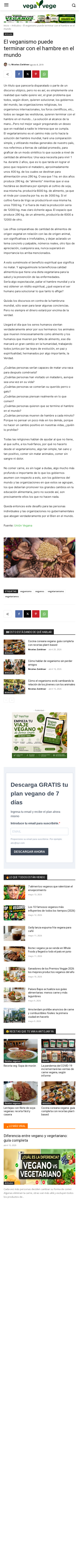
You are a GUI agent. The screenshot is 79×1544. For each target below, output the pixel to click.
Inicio (6, 25)
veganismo (26, 591)
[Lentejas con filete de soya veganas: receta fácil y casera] (21, 1093)
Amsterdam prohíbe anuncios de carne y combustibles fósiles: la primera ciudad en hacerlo (51, 1013)
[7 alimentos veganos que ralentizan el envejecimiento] (14, 892)
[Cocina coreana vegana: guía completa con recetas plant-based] (14, 647)
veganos (39, 591)
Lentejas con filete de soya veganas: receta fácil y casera (19, 1111)
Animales (9, 692)
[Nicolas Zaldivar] (6, 64)
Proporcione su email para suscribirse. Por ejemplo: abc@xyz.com (36, 841)
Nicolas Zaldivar (20, 64)
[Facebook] (19, 74)
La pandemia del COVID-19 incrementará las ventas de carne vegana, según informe (57, 1070)
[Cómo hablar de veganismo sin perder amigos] (14, 666)
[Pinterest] (36, 74)
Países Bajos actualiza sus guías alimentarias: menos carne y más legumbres (47, 993)
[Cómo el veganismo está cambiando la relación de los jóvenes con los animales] (14, 686)
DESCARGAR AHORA (29, 851)
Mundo (45, 1061)
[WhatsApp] (44, 74)
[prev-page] (6, 700)
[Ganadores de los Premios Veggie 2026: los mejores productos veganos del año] (14, 974)
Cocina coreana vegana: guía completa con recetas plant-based (58, 1111)
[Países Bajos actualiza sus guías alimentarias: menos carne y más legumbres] (14, 995)
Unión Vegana (23, 525)
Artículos (16, 25)
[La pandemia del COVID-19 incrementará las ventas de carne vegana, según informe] (58, 1051)
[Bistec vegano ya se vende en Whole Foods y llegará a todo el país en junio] (14, 953)
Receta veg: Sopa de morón (20, 1065)
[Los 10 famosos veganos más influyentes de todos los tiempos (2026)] (14, 912)
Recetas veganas (13, 1061)
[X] (27, 74)
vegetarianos (12, 596)
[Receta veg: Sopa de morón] (21, 1051)
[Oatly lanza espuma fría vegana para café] (14, 933)
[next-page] (12, 700)
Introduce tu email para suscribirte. (35, 823)
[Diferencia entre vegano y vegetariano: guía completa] (39, 1167)
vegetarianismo (56, 591)
